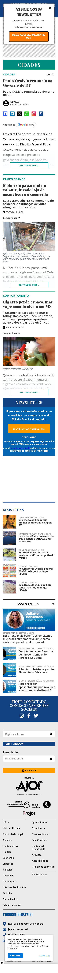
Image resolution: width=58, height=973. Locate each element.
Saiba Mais (45, 956)
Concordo (15, 955)
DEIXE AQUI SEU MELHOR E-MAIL (29, 36)
